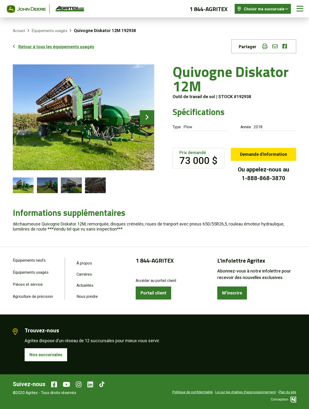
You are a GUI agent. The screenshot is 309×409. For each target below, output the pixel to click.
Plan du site (287, 392)
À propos (84, 263)
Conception (280, 399)
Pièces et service (28, 284)
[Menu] (299, 9)
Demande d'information (263, 154)
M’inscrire (232, 292)
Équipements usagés (49, 30)
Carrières (84, 274)
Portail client (153, 292)
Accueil (19, 30)
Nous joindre (87, 296)
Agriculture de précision (33, 296)
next (147, 117)
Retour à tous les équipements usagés (56, 46)
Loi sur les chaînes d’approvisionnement (245, 392)
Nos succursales (45, 354)
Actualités (85, 285)
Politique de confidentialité (192, 392)
